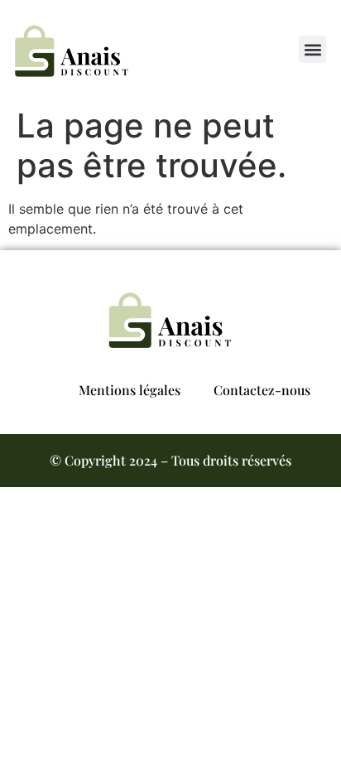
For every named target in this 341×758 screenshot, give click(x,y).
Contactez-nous (262, 389)
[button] (312, 49)
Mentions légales (129, 389)
